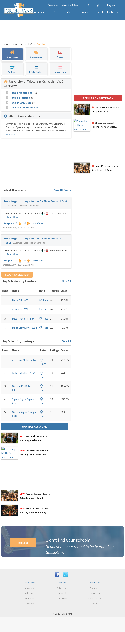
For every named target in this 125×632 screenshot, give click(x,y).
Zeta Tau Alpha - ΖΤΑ (24, 360)
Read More (10, 134)
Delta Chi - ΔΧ (20, 300)
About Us (94, 588)
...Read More (11, 217)
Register (111, 5)
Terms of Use (94, 593)
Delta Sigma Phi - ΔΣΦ (25, 328)
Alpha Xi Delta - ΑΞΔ (23, 373)
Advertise (62, 588)
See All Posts (62, 190)
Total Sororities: (20, 97)
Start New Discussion (17, 275)
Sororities (70, 12)
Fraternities (54, 12)
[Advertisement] (36, 162)
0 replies (9, 223)
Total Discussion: (20, 102)
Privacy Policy (94, 598)
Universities (37, 12)
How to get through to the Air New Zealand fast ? (35, 203)
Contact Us (113, 12)
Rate (45, 300)
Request (98, 12)
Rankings (85, 12)
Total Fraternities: (21, 92)
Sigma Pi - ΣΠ (20, 309)
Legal (94, 603)
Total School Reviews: (24, 107)
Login (97, 5)
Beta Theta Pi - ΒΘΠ (24, 318)
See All (66, 281)
